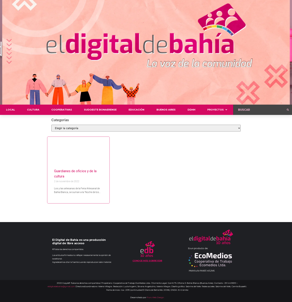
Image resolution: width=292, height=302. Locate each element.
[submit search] (288, 110)
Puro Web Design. (155, 297)
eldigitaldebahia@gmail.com (61, 286)
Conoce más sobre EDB (147, 260)
